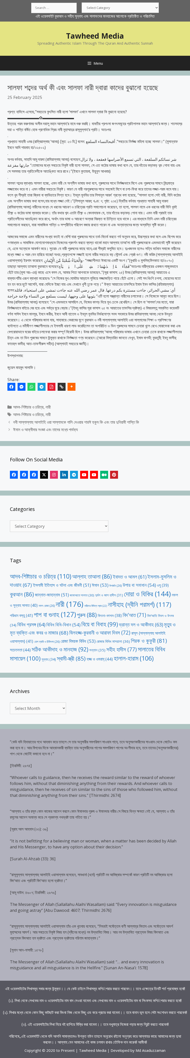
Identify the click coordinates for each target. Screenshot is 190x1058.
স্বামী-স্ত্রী (71, 658)
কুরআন (22, 594)
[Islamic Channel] (84, 475)
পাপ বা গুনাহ (55, 614)
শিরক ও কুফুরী (149, 640)
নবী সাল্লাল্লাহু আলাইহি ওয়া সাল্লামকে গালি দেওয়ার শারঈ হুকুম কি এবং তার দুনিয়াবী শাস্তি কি (76, 422)
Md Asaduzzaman (151, 1050)
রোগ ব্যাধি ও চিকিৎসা (47, 642)
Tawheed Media (95, 36)
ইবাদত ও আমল (129, 576)
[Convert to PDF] (51, 387)
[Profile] (14, 475)
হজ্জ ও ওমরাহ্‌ (100, 659)
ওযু (163, 585)
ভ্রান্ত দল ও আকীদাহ (141, 624)
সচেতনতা (20, 650)
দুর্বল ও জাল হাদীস (109, 595)
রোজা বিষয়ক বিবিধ (78, 641)
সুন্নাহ (49, 659)
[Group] (34, 475)
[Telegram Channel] (74, 475)
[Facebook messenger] (21, 387)
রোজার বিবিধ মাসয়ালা (113, 641)
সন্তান (97, 649)
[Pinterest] (114, 475)
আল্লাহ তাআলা (92, 576)
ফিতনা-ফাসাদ (110, 615)
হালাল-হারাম (134, 658)
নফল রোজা (47, 606)
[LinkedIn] (64, 475)
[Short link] (62, 387)
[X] (44, 475)
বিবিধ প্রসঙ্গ (31, 624)
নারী (48, 407)
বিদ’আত (134, 614)
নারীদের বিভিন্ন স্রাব (95, 606)
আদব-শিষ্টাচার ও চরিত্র (28, 407)
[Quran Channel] (94, 475)
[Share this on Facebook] (11, 387)
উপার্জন (115, 586)
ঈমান (100, 585)
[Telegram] (42, 387)
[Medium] (104, 475)
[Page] (24, 475)
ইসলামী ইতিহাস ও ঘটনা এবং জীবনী (62, 585)
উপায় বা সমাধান (139, 585)
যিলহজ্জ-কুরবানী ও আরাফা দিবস (99, 632)
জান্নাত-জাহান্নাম (52, 595)
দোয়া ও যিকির (147, 593)
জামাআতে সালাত (82, 595)
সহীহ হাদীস (121, 649)
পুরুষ (87, 615)
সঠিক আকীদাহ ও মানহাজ (60, 649)
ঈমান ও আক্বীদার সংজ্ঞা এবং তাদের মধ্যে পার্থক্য (45, 429)
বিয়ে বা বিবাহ (99, 624)
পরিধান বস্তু (21, 615)
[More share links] (71, 387)
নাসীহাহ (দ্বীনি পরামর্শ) (139, 604)
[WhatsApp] (31, 387)
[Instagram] (54, 475)
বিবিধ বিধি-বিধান (63, 624)
